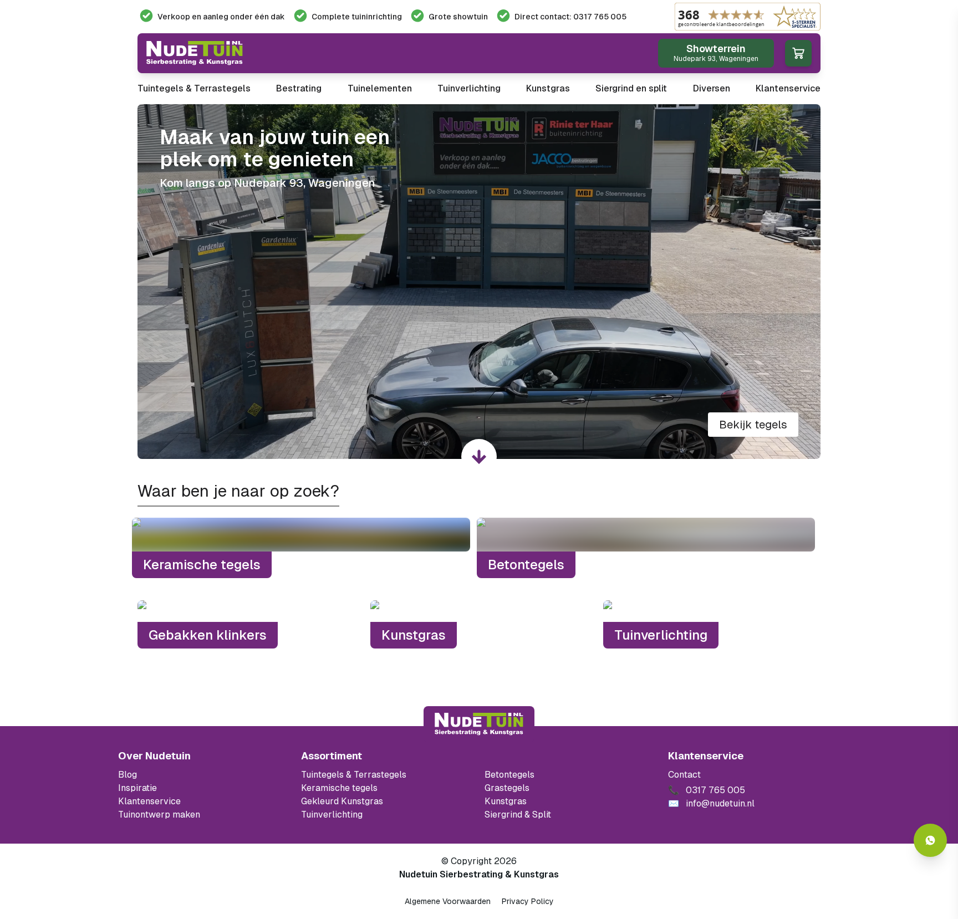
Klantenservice (788, 88)
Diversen (711, 88)
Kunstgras (548, 88)
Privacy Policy (528, 901)
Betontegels (509, 774)
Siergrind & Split (518, 814)
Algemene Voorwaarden (448, 901)
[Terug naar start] (479, 724)
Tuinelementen (380, 88)
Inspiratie (137, 788)
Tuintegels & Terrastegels (194, 88)
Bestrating (299, 88)
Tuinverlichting (469, 88)
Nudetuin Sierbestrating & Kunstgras (479, 874)
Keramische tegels (339, 788)
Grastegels (507, 788)
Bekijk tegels (753, 424)
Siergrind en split (631, 88)
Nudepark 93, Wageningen (304, 183)
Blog (127, 774)
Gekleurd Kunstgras (342, 801)
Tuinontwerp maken (159, 814)
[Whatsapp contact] (930, 840)
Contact (684, 774)
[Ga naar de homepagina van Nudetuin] (194, 53)
